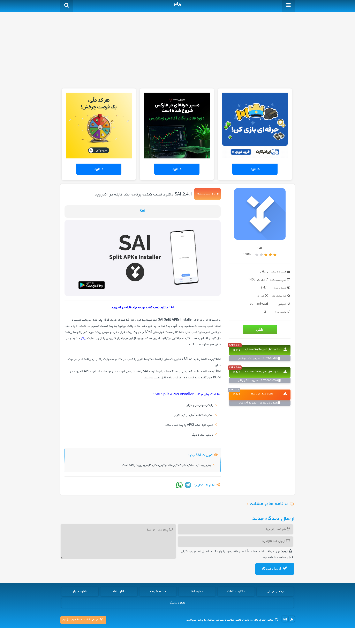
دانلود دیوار (80, 591)
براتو (83, 338)
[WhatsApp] (179, 485)
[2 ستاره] (270, 255)
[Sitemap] (292, 619)
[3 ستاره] (266, 255)
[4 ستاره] (261, 255)
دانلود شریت (158, 591)
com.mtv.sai (259, 304)
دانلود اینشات (236, 591)
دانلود (254, 169)
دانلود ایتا (197, 591)
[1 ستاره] (275, 255)
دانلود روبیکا (177, 603)
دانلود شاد (119, 591)
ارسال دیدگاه (272, 568)
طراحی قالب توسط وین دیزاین (80, 620)
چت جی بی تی (275, 591)
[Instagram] (285, 619)
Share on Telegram (188, 485)
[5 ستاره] (257, 255)
